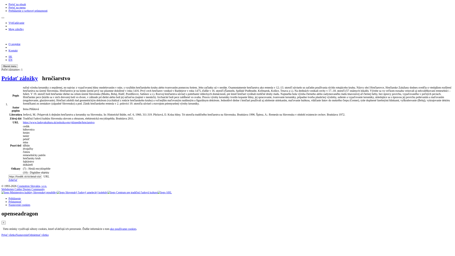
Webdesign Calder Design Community (23, 189)
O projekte (14, 44)
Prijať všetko (8, 234)
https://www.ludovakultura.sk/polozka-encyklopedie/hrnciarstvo (59, 122)
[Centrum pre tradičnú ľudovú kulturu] (133, 192)
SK (10, 56)
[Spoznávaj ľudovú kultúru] (23, 38)
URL (45, 176)
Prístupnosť (15, 201)
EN (10, 59)
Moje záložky (16, 29)
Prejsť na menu (17, 7)
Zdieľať (13, 180)
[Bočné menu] (2, 17)
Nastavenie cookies (19, 204)
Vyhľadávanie (16, 22)
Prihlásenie (15, 198)
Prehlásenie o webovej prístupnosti (28, 10)
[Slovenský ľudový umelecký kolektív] (82, 192)
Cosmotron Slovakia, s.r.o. (32, 186)
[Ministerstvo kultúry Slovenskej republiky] (29, 192)
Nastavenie (22, 234)
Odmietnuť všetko (38, 234)
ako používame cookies (123, 228)
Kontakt (13, 50)
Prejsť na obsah (17, 4)
